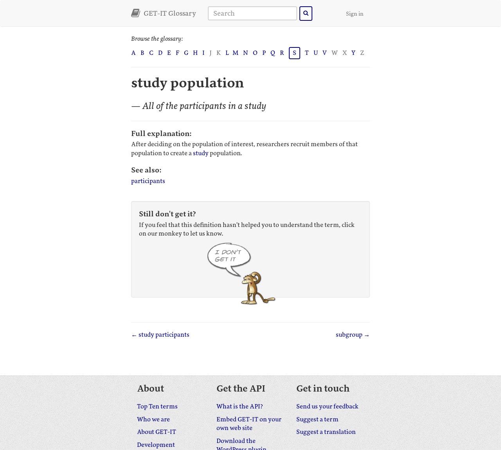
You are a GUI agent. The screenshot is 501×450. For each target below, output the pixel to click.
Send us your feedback (327, 406)
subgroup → (353, 334)
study (201, 153)
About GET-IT (156, 431)
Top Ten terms (157, 406)
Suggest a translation (326, 431)
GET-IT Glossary (169, 13)
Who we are (153, 419)
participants (148, 181)
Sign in (355, 14)
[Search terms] (305, 13)
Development (156, 444)
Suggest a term (317, 419)
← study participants (160, 334)
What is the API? (239, 406)
